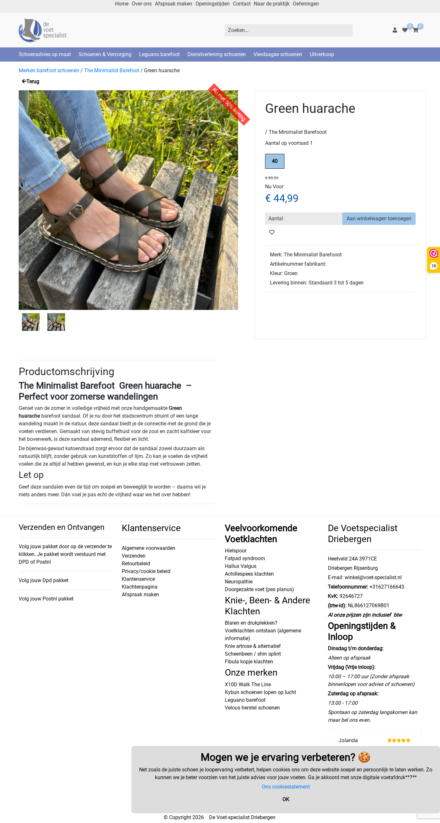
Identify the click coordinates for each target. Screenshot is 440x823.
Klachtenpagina (140, 587)
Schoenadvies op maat (45, 54)
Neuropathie (239, 582)
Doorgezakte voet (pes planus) (259, 589)
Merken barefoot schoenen (49, 70)
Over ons (142, 4)
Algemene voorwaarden (148, 548)
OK (285, 799)
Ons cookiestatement (286, 787)
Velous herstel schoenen (252, 708)
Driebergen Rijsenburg (353, 568)
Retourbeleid (136, 563)
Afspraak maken (173, 4)
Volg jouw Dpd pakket (43, 580)
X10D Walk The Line (248, 684)
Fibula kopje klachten (249, 662)
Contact (242, 4)
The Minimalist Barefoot (111, 70)
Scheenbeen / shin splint (253, 654)
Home (122, 4)
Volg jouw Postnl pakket (46, 599)
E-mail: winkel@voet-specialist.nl (365, 577)
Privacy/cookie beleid (146, 571)
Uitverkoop (322, 54)
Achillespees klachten (249, 574)
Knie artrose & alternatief (253, 646)
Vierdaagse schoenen (277, 54)
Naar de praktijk (272, 4)
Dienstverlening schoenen (216, 54)
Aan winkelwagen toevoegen (379, 218)
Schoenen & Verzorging (105, 54)
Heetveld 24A (343, 559)
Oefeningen (306, 4)
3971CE (367, 559)
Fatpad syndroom (245, 558)
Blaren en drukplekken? (251, 623)
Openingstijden (213, 4)
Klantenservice (138, 579)
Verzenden (134, 556)
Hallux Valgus (240, 566)
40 (275, 161)
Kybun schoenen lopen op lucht (260, 692)
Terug (32, 81)
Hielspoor (235, 551)
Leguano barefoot (159, 54)
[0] (404, 30)
